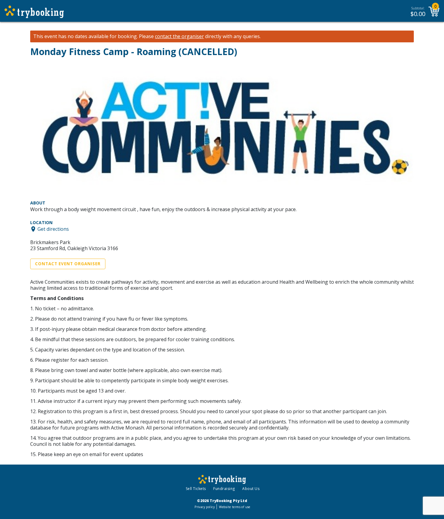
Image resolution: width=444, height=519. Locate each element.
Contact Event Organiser (68, 263)
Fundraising (224, 488)
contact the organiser (179, 36)
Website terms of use (234, 507)
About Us (250, 488)
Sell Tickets (196, 488)
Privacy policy (205, 507)
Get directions (53, 229)
